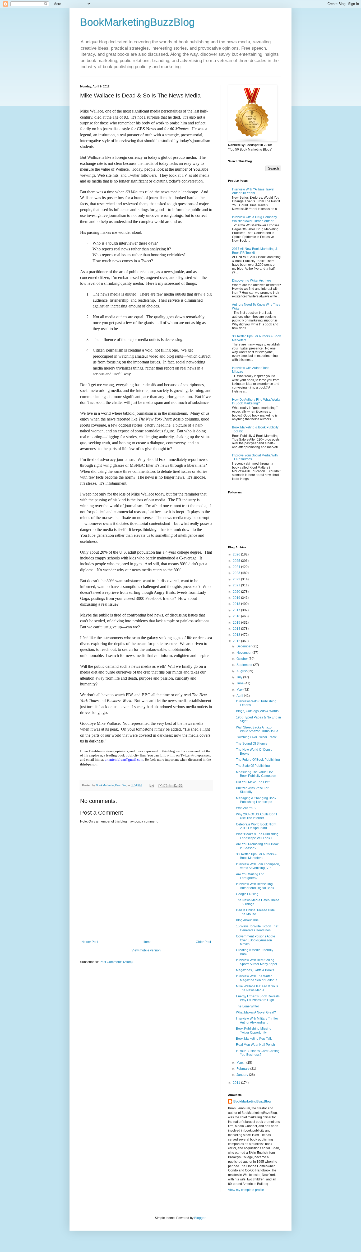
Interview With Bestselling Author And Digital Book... (256, 886)
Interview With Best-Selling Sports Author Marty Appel (256, 962)
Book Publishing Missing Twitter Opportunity (253, 1030)
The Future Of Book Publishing (258, 760)
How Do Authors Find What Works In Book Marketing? (256, 401)
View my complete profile (246, 1190)
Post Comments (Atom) (116, 962)
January (243, 1075)
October (243, 659)
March (241, 1062)
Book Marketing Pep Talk (254, 1038)
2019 (237, 598)
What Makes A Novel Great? (256, 1012)
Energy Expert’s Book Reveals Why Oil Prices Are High (258, 998)
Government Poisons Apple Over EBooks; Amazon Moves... (255, 940)
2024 (237, 567)
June (240, 683)
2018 (237, 604)
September (245, 665)
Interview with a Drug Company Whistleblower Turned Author (254, 219)
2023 (237, 573)
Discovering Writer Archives (251, 280)
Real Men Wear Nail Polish (255, 1045)
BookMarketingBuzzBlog (137, 22)
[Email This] (160, 785)
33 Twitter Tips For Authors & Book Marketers (256, 856)
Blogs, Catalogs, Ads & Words (257, 711)
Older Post (203, 942)
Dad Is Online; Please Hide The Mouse (255, 912)
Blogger (199, 1218)
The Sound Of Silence (251, 743)
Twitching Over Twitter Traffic (256, 737)
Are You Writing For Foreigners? (250, 876)
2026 (237, 554)
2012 (237, 641)
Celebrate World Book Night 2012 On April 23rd (256, 826)
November (244, 653)
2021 (237, 585)
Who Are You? (246, 808)
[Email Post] (151, 785)
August (242, 671)
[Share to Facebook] (175, 785)
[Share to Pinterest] (180, 785)
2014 (237, 628)
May (240, 690)
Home (147, 942)
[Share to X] (170, 785)
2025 (237, 561)
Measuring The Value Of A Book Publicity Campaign (256, 774)
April (240, 696)
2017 (237, 610)
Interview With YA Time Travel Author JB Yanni (253, 191)
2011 (237, 1083)
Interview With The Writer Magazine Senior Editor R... (257, 978)
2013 (237, 635)
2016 (237, 616)
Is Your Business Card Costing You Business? (258, 1053)
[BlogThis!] (165, 785)
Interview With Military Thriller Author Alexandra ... (257, 1020)
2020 (237, 592)
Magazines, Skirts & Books (255, 970)
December (244, 646)
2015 (237, 622)
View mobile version (146, 950)
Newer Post (89, 942)
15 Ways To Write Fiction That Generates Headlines (257, 928)
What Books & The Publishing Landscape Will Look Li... (257, 836)
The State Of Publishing (253, 766)
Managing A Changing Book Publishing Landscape (256, 800)
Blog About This (247, 920)
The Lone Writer (247, 1006)
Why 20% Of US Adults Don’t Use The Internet (256, 816)
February (243, 1069)
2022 (237, 579)
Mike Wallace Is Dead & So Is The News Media (257, 988)
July (240, 677)
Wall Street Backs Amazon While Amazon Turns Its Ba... (258, 729)
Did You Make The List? (253, 782)
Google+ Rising (247, 894)
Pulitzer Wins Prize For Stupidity (252, 790)
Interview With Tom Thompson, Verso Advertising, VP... (258, 866)
